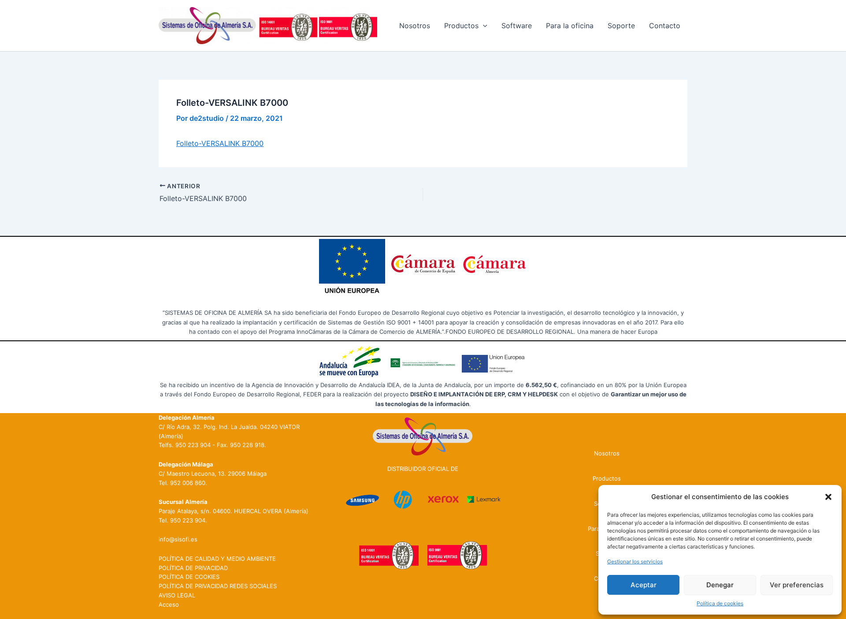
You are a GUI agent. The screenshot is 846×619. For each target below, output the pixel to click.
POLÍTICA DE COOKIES (189, 576)
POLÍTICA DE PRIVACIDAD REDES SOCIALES (218, 585)
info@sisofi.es (178, 539)
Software (516, 25)
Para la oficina (570, 25)
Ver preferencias (797, 585)
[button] (828, 496)
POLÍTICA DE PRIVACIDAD (193, 567)
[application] (483, 25)
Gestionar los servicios (635, 561)
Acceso (169, 604)
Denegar (720, 585)
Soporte (621, 25)
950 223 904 (193, 444)
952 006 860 (187, 482)
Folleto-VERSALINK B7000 (219, 143)
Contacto (664, 25)
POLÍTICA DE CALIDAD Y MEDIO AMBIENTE (217, 558)
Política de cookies (720, 603)
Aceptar (644, 585)
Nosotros (414, 25)
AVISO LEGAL (177, 595)
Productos (461, 25)
